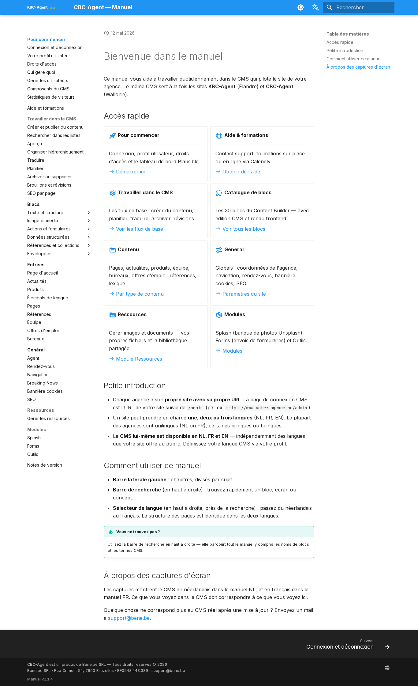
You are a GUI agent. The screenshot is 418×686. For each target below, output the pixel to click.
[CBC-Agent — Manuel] (45, 7)
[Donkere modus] (301, 7)
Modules (231, 351)
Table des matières (348, 33)
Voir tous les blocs (243, 229)
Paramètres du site (243, 294)
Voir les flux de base (138, 229)
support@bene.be (129, 618)
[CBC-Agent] (387, 668)
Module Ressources (138, 359)
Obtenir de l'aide (240, 172)
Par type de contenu (139, 294)
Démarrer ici (129, 172)
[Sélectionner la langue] (315, 7)
